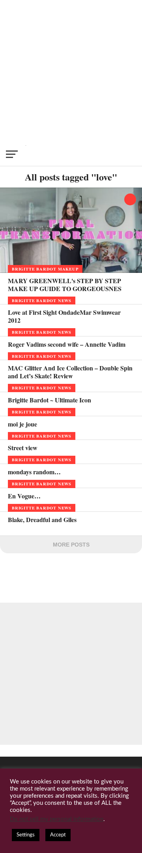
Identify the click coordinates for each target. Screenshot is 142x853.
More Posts (71, 544)
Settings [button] (26, 835)
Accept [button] (58, 835)
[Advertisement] (71, 71)
